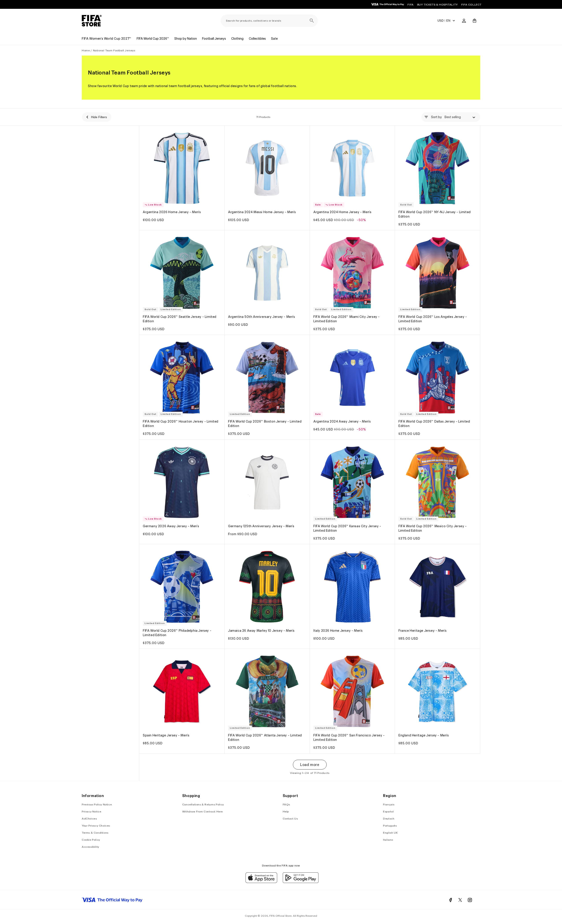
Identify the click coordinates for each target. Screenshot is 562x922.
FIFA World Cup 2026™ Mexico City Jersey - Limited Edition (432, 528)
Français (389, 804)
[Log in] (464, 21)
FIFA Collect (471, 4)
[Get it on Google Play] (300, 882)
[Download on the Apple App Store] (261, 882)
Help (286, 811)
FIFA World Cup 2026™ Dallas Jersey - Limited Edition (434, 423)
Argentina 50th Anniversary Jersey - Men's (261, 317)
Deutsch (388, 818)
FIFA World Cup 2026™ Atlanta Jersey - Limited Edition (265, 737)
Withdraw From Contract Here (202, 811)
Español (388, 811)
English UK (390, 832)
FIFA (410, 4)
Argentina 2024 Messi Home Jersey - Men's (262, 212)
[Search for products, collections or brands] (311, 21)
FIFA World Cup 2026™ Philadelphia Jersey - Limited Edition (177, 633)
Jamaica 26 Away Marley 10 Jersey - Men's (261, 631)
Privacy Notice (91, 811)
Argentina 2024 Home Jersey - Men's (342, 212)
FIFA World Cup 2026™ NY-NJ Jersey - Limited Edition (434, 214)
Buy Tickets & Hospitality (437, 4)
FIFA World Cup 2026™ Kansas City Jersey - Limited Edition (347, 528)
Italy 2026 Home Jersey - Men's (338, 631)
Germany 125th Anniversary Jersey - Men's (261, 526)
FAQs (286, 804)
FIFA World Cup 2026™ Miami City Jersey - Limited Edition (346, 319)
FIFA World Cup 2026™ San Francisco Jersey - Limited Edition (349, 737)
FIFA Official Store (280, 915)
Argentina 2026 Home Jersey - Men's (172, 212)
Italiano (388, 839)
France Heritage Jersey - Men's (422, 631)
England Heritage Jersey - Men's (423, 735)
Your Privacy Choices (96, 825)
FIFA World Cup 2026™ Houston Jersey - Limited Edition (180, 423)
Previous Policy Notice (97, 804)
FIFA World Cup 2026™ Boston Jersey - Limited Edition (264, 423)
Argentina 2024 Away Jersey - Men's (342, 421)
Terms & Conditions (95, 832)
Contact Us (290, 818)
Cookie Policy (91, 839)
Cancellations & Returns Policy (203, 804)
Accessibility (90, 846)
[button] (474, 21)
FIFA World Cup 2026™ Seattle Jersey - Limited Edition (179, 319)
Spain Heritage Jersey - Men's (166, 735)
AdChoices (89, 818)
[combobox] (269, 21)
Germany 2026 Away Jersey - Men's (171, 526)
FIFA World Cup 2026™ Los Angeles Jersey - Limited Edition (432, 319)
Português (390, 825)
